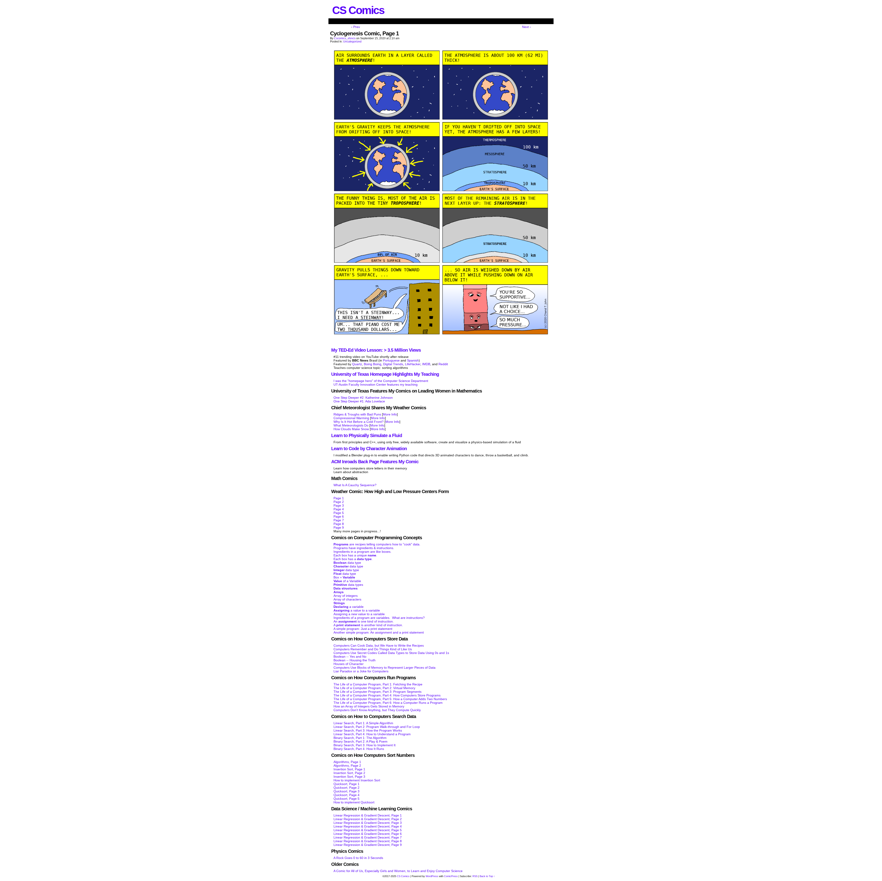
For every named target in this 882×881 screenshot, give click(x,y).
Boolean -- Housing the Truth (355, 660)
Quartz (357, 364)
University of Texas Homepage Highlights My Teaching (385, 374)
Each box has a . (353, 559)
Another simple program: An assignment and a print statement (379, 632)
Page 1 (339, 498)
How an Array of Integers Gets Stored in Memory (369, 706)
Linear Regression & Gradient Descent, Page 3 (368, 823)
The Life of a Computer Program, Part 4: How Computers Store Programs (387, 695)
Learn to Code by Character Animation (369, 448)
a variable (349, 607)
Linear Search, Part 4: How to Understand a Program (372, 734)
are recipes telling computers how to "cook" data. (377, 544)
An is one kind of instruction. (364, 621)
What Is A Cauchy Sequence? (355, 485)
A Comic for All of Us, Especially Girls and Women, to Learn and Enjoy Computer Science (398, 871)
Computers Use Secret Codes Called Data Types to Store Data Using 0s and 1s (391, 653)
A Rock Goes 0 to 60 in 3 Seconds (358, 858)
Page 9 (339, 527)
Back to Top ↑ (487, 876)
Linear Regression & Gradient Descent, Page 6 (368, 834)
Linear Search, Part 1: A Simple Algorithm (363, 723)
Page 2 (339, 502)
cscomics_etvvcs (345, 38)
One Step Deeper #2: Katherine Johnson (363, 397)
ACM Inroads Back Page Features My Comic (374, 461)
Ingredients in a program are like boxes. (362, 551)
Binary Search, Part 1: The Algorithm (360, 738)
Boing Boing (372, 364)
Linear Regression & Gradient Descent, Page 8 (368, 841)
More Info (390, 414)
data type (347, 562)
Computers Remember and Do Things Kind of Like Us (373, 649)
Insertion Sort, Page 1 (349, 769)
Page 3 (339, 505)
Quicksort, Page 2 (346, 787)
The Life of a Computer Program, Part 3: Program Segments (377, 691)
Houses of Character (349, 664)
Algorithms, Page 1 (347, 762)
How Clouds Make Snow (351, 429)
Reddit (443, 364)
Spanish (413, 360)
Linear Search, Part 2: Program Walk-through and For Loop (377, 727)
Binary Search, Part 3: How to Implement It (365, 745)
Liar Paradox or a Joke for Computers (361, 671)
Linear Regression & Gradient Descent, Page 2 (368, 819)
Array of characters (347, 599)
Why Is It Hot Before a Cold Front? (359, 422)
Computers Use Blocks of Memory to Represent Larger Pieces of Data (384, 667)
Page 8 (339, 524)
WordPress (432, 876)
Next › (526, 27)
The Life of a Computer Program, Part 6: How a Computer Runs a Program (388, 702)
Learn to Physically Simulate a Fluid (366, 435)
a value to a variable (357, 610)
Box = (344, 577)
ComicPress (451, 876)
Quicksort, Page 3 (346, 791)
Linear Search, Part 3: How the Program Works (368, 730)
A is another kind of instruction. (368, 625)
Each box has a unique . (355, 555)
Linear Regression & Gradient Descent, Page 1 (368, 815)
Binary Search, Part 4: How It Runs (359, 749)
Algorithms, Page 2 (347, 765)
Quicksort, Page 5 (346, 798)
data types (348, 584)
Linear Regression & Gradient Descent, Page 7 (368, 837)
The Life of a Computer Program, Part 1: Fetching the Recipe (378, 684)
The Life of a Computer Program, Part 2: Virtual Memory (374, 688)
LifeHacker (412, 364)
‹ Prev (355, 27)
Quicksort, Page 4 (346, 795)
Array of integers (346, 596)
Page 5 (339, 513)
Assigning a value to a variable (359, 614)
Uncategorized (352, 41)
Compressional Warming (351, 418)
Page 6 (339, 516)
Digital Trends (393, 364)
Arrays (339, 592)
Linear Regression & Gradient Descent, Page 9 (368, 845)
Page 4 (339, 509)
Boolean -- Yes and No (350, 656)
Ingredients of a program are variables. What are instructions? (379, 618)
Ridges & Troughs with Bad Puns (357, 414)
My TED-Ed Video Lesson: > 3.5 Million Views (376, 350)
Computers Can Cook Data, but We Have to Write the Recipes (379, 645)
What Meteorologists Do (351, 425)
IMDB (426, 364)
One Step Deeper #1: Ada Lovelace (359, 401)
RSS (475, 876)
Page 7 (339, 520)
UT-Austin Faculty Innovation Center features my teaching (376, 384)
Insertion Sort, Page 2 (349, 773)
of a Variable (347, 581)
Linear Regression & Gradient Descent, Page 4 (368, 826)
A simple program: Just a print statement (363, 629)
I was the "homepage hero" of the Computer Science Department (381, 381)
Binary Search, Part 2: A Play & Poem (360, 741)
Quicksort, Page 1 (346, 784)
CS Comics (358, 10)
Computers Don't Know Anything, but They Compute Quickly (377, 710)
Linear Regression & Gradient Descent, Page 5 (368, 830)
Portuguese (391, 360)
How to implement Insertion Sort (357, 780)
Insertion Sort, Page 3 (349, 776)
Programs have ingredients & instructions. (364, 548)
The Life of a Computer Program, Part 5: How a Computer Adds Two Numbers (390, 699)
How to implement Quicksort (354, 802)
